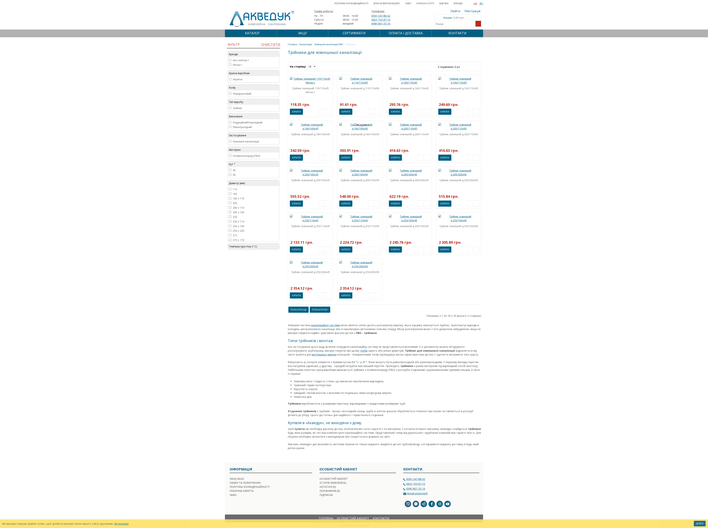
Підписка (326, 495)
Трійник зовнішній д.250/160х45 (409, 226)
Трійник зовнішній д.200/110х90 (458, 134)
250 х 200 (238, 230)
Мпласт (237, 65)
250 (235, 217)
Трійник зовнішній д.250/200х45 (310, 272)
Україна (237, 79)
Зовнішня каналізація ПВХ (328, 44)
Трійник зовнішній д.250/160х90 (458, 226)
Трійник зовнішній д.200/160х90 (359, 180)
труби (363, 350)
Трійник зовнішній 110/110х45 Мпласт (310, 90)
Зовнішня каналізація (246, 141)
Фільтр (233, 44)
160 (235, 194)
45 (234, 170)
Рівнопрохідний (242, 127)
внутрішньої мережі (324, 354)
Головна (326, 518)
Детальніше (121, 523)
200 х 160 (238, 212)
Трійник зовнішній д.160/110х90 (458, 88)
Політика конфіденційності (351, 3)
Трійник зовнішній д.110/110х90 (359, 88)
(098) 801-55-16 (380, 23)
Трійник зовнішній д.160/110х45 (409, 88)
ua (475, 3)
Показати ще (298, 309)
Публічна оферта (242, 491)
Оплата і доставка (406, 33)
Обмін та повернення (245, 482)
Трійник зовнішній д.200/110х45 (409, 134)
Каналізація (305, 44)
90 (234, 175)
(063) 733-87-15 (380, 19)
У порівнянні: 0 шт (449, 67)
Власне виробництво (387, 3)
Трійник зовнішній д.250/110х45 (310, 226)
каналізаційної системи (325, 325)
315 (235, 235)
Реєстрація (472, 11)
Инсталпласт (241, 60)
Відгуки (443, 3)
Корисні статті (425, 3)
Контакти (457, 33)
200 (235, 203)
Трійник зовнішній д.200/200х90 (458, 180)
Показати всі (320, 309)
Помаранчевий (242, 93)
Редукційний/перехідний (247, 122)
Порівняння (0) (330, 491)
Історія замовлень (333, 482)
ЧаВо (408, 3)
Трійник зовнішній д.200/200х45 (409, 180)
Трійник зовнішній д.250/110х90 (359, 226)
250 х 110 (238, 221)
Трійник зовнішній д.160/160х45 (310, 134)
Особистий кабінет (334, 478)
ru (481, 3)
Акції (302, 33)
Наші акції (237, 478)
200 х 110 (238, 207)
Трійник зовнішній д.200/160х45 (310, 180)
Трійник (237, 108)
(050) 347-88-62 (380, 16)
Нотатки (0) (328, 487)
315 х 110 (238, 240)
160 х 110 (238, 198)
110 (235, 189)
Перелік (468, 66)
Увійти (455, 11)
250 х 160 (238, 226)
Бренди (458, 3)
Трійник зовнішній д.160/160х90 (359, 134)
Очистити (270, 44)
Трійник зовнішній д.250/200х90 (359, 272)
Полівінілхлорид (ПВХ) (246, 156)
